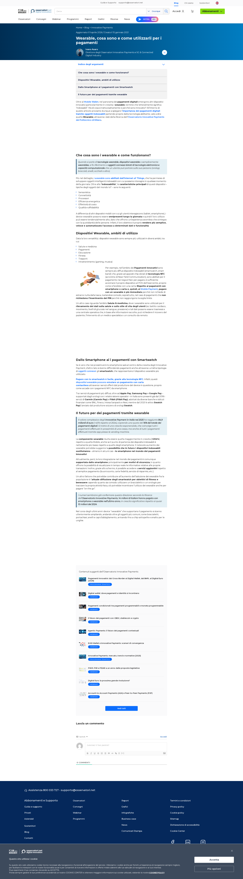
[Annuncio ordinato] (102, 753)
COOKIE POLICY (157, 873)
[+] (122, 753)
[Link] (116, 753)
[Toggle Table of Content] (162, 65)
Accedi (163, 737)
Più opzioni (214, 868)
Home (79, 27)
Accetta (214, 859)
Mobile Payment (149, 289)
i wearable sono (119, 178)
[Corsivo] (91, 753)
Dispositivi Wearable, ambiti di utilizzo (99, 80)
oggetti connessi (87, 371)
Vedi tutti (121, 708)
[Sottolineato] (94, 753)
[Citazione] (109, 753)
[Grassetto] (87, 753)
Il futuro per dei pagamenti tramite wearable (102, 94)
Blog (176, 3)
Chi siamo (188, 3)
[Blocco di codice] (112, 753)
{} (119, 753)
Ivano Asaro (92, 49)
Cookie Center (177, 831)
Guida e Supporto (108, 3)
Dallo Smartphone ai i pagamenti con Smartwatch (105, 87)
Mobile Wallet (91, 102)
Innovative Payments (102, 27)
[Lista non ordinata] (105, 753)
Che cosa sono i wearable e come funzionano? (103, 72)
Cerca (166, 11)
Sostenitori (204, 3)
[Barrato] (98, 753)
